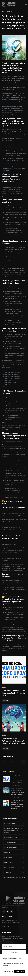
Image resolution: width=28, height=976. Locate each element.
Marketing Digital (8, 862)
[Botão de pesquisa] (23, 762)
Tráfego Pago (7, 872)
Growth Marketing (8, 857)
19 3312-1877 (6, 926)
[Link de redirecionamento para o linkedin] (11, 911)
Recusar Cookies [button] (8, 971)
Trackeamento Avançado (10, 842)
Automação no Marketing (10, 847)
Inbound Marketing (9, 867)
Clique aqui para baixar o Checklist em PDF (13, 593)
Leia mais (5, 700)
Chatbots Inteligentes (9, 823)
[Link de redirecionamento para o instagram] (3, 911)
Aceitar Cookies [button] (20, 971)
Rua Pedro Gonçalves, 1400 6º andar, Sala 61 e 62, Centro (10, 921)
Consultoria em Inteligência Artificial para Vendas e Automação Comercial (13, 830)
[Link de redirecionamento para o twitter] (7, 911)
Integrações (7, 852)
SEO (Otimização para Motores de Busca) (14, 877)
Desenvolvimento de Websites (11, 837)
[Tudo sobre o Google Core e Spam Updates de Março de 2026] (14, 670)
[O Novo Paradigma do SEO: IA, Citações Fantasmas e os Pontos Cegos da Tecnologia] (14, 717)
